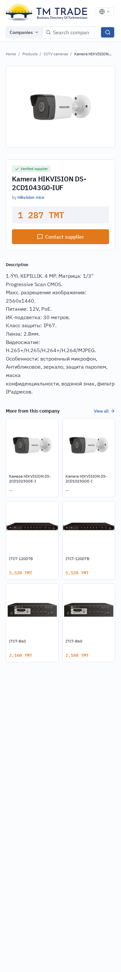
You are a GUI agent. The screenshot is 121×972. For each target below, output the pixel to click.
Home (11, 53)
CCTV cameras (56, 53)
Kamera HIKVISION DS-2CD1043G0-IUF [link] (92, 54)
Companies (21, 32)
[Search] (107, 32)
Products (30, 53)
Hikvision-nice (30, 197)
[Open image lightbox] (60, 107)
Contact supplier (64, 236)
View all (101, 411)
